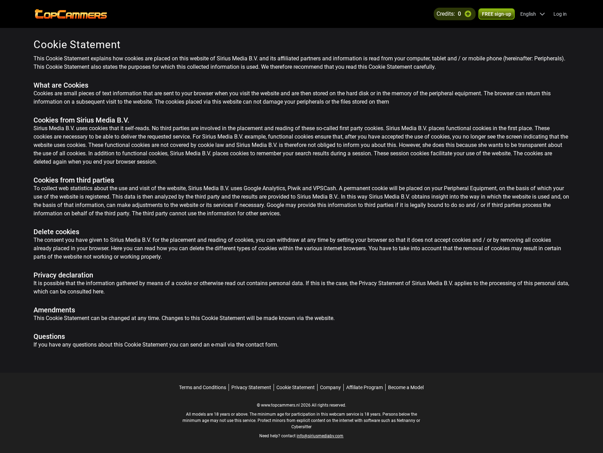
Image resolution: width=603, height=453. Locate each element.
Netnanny (406, 420)
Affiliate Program (364, 387)
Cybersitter (301, 426)
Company (330, 387)
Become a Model (406, 387)
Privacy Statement (251, 387)
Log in (560, 14)
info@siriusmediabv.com (320, 435)
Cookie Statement (295, 387)
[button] (533, 14)
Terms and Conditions (202, 387)
